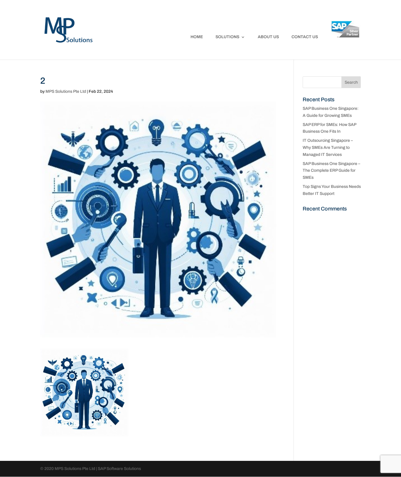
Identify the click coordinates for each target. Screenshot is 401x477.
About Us (268, 37)
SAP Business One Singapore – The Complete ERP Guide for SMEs (331, 170)
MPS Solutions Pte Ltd (66, 91)
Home (197, 37)
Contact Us (305, 37)
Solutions (227, 37)
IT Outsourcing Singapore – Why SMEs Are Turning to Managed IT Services (328, 147)
